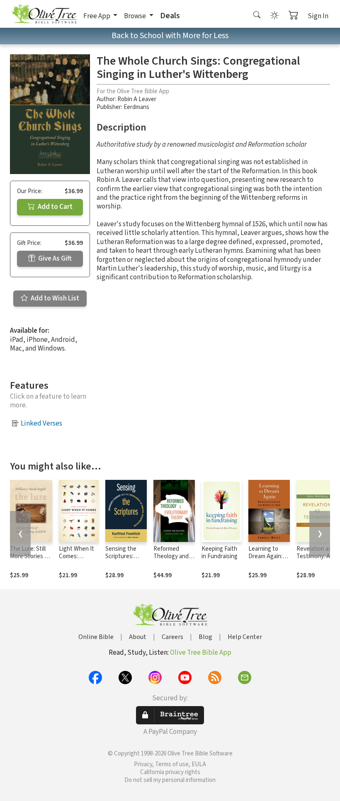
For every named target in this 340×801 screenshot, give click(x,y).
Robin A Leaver (136, 99)
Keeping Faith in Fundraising (220, 552)
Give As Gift (54, 259)
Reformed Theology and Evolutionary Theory (171, 560)
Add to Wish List (54, 298)
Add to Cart (54, 207)
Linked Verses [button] (41, 423)
